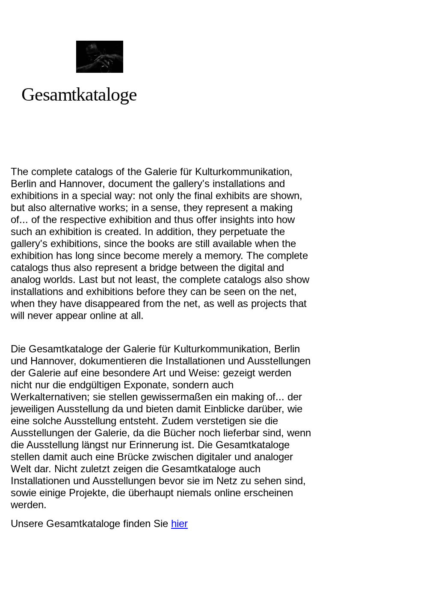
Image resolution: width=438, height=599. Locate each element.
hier (179, 523)
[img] (99, 57)
